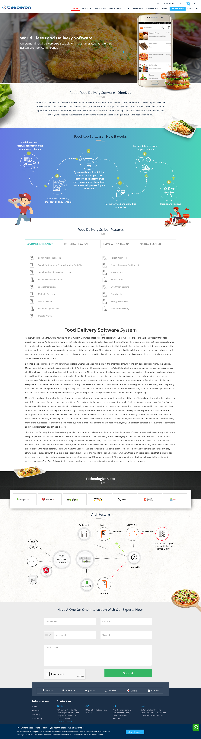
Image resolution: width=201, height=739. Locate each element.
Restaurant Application (115, 243)
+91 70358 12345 (65, 722)
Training (36, 714)
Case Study (37, 718)
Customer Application (40, 243)
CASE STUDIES (152, 8)
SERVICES (137, 8)
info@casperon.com (171, 3)
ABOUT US (86, 8)
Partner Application (76, 243)
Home (34, 706)
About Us (36, 710)
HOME (75, 8)
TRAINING (99, 8)
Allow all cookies (135, 732)
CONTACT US (193, 8)
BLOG (164, 8)
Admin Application (150, 243)
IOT (126, 8)
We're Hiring (177, 8)
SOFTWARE (114, 8)
